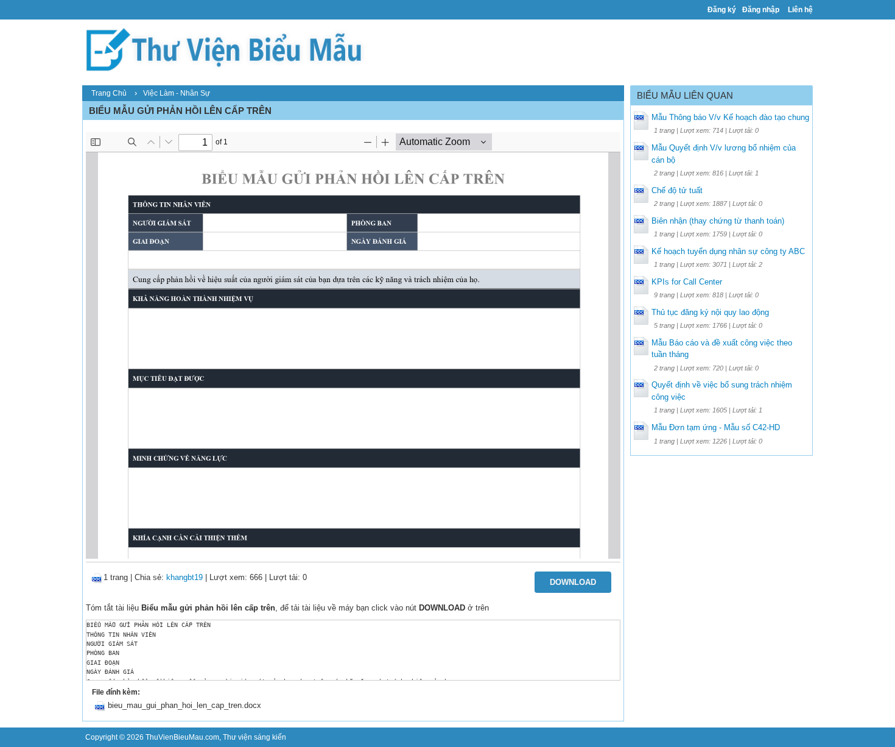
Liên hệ (800, 9)
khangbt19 (184, 577)
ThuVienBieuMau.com (182, 737)
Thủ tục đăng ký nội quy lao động (710, 312)
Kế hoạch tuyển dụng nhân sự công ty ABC (728, 251)
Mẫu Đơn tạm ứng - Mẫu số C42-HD (715, 427)
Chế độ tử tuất (677, 190)
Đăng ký (721, 9)
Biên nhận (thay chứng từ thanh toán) (717, 220)
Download (573, 582)
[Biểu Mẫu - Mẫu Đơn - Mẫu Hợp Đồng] (228, 48)
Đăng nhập (760, 9)
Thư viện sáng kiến (254, 737)
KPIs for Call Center (686, 281)
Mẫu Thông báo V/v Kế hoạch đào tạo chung (730, 117)
